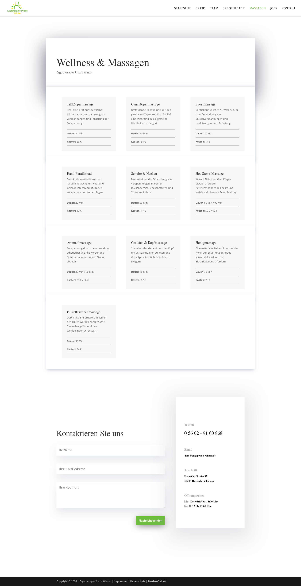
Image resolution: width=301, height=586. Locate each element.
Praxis (201, 8)
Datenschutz (137, 581)
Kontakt (288, 8)
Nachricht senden (150, 520)
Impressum (121, 581)
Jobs (273, 8)
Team (214, 8)
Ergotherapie (234, 8)
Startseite (182, 8)
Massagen (258, 8)
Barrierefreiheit (157, 581)
